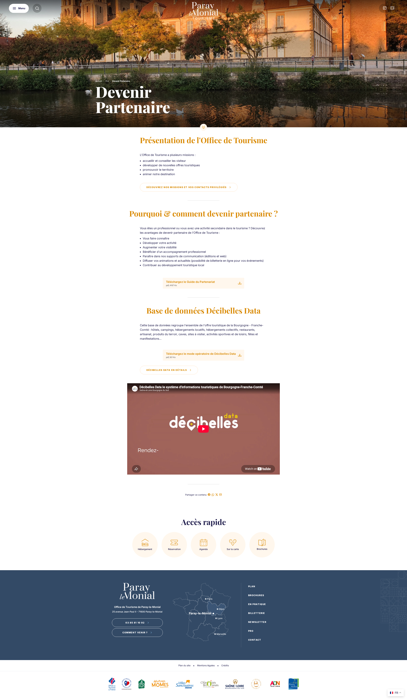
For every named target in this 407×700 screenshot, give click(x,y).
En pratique (257, 604)
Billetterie (256, 613)
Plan (251, 586)
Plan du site (184, 665)
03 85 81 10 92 (135, 622)
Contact (254, 639)
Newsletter (257, 622)
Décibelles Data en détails (166, 370)
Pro (107, 81)
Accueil (98, 81)
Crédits (225, 665)
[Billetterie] (392, 8)
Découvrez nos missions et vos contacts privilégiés (186, 187)
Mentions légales (206, 665)
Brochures (256, 595)
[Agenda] (385, 8)
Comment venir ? (135, 632)
